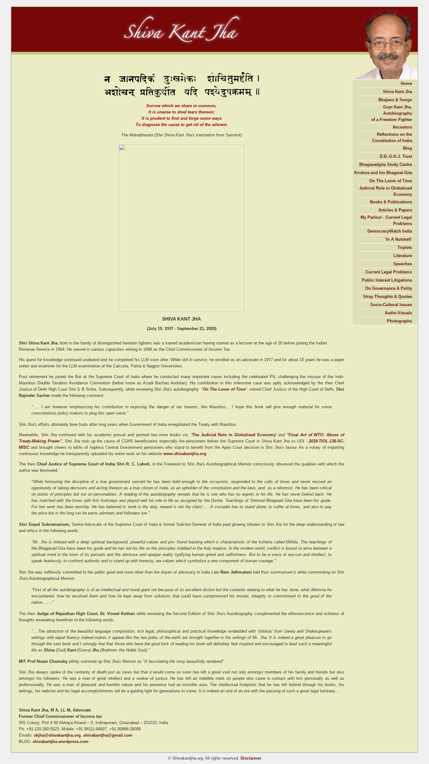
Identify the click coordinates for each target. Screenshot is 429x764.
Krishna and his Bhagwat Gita (383, 172)
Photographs (399, 321)
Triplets (405, 247)
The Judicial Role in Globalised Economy (234, 434)
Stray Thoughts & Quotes (387, 296)
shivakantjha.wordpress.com (61, 741)
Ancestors (402, 127)
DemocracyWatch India (389, 231)
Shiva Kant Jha (397, 91)
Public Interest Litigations (387, 280)
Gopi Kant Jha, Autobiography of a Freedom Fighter (391, 113)
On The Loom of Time (224, 389)
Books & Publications (391, 202)
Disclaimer (251, 758)
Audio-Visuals (398, 313)
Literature (403, 255)
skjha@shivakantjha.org (57, 735)
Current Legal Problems (389, 272)
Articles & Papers (395, 210)
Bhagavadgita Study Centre (385, 164)
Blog (407, 148)
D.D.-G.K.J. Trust (396, 156)
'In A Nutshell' (398, 239)
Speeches (402, 263)
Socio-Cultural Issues (391, 304)
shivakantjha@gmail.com (108, 735)
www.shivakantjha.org (184, 453)
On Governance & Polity (388, 288)
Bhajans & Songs (395, 99)
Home (406, 83)
